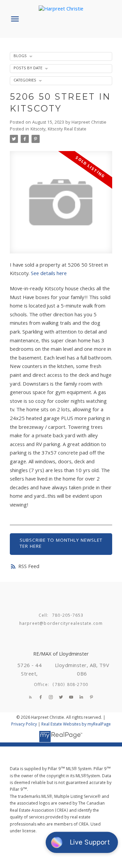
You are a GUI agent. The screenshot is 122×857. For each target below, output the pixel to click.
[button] (30, 697)
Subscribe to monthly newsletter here (61, 544)
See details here (49, 274)
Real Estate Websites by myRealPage (76, 724)
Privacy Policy (24, 724)
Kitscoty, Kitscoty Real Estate (58, 129)
